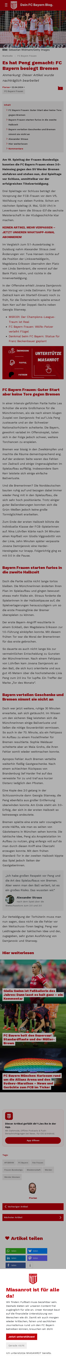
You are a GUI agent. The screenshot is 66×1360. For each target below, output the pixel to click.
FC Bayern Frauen (27, 56)
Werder (48, 1170)
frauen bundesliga (13, 1170)
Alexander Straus (18, 139)
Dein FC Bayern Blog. (36, 5)
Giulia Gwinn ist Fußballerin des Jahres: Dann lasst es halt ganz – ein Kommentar (33, 994)
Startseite (7, 56)
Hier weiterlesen (18, 144)
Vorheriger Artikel (18, 1206)
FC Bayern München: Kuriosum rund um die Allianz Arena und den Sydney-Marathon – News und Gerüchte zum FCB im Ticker (32, 1081)
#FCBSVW (9, 1163)
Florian (6, 87)
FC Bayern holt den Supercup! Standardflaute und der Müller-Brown (29, 1039)
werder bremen (12, 1177)
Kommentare (15, 148)
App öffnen (33, 1140)
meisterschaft (34, 1170)
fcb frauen (37, 1163)
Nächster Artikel (13, 1217)
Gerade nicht (16, 1345)
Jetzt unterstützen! (21, 1336)
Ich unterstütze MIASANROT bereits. (28, 1353)
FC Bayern (23, 1163)
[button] (16, 1251)
